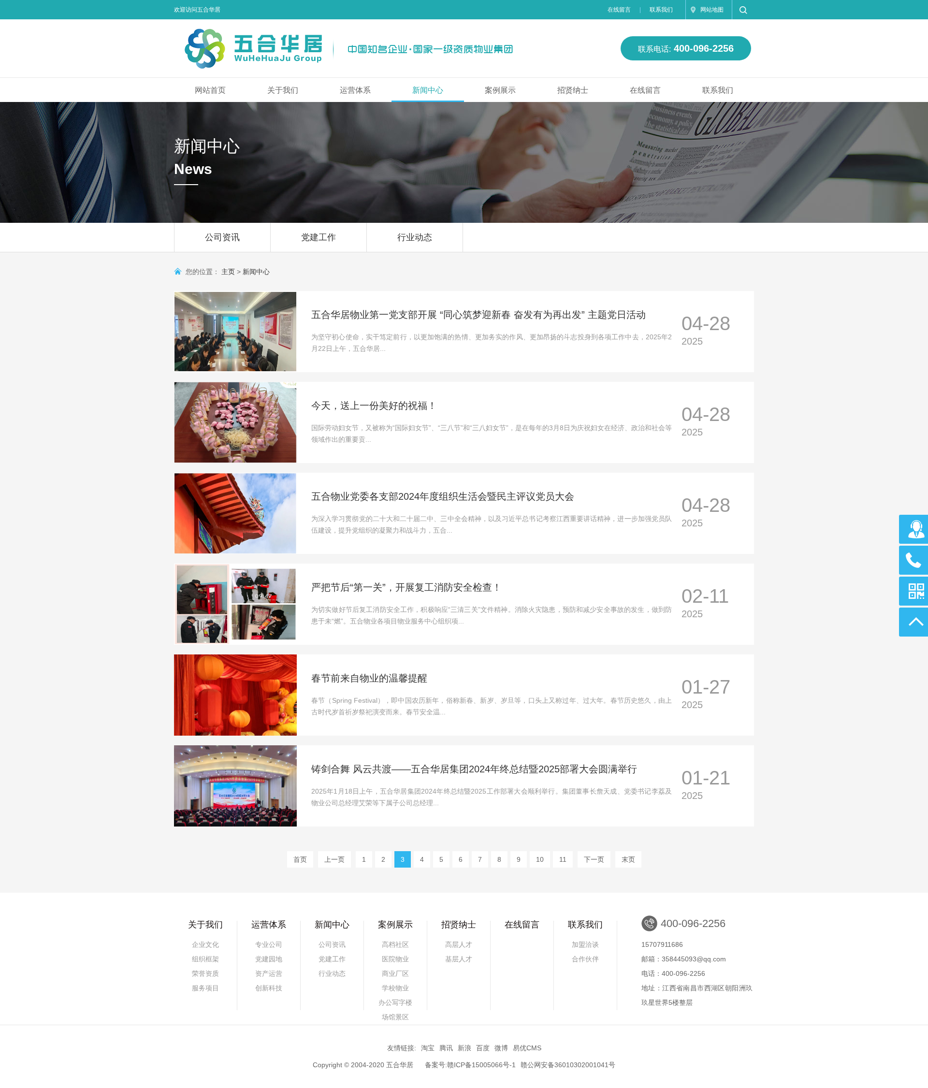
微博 (501, 1048)
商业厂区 (395, 973)
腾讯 (446, 1048)
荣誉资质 (205, 973)
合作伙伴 (585, 959)
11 (562, 859)
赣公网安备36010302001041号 (568, 1065)
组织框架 (205, 959)
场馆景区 (395, 1017)
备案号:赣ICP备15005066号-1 (470, 1065)
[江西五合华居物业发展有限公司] (340, 44)
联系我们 (661, 9)
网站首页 (210, 90)
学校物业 (395, 988)
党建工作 (318, 237)
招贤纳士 (572, 90)
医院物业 (395, 959)
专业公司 (268, 944)
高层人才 (458, 944)
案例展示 (500, 90)
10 (540, 859)
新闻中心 (427, 90)
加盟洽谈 (585, 944)
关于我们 (282, 90)
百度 (483, 1048)
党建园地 (268, 959)
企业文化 (205, 944)
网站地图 (712, 9)
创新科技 (268, 988)
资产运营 (268, 973)
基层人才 (458, 959)
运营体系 (355, 90)
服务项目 (205, 988)
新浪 (464, 1048)
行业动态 (414, 237)
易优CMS (527, 1048)
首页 (300, 859)
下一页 (594, 859)
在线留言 (619, 9)
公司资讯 (222, 237)
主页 (228, 272)
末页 (628, 859)
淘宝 (428, 1048)
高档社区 (395, 944)
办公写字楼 (395, 1002)
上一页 (334, 859)
